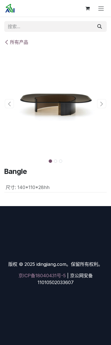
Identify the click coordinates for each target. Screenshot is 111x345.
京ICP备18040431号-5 (42, 275)
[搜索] (99, 26)
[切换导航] (101, 8)
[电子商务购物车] (87, 8)
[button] (9, 103)
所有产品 (19, 42)
